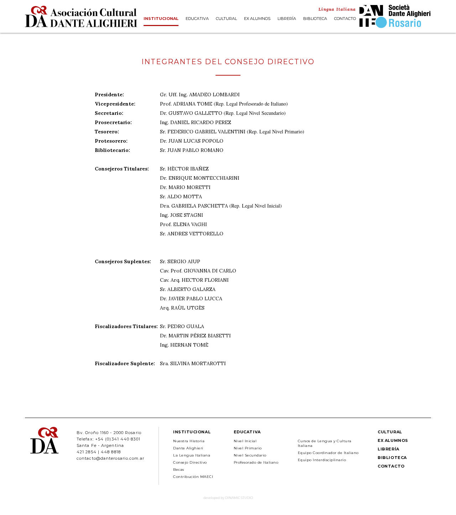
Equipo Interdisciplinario (322, 460)
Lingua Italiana (337, 9)
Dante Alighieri (188, 448)
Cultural (226, 19)
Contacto (345, 19)
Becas (178, 469)
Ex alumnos (257, 19)
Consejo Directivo (190, 462)
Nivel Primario (248, 448)
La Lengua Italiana (191, 455)
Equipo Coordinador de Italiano (328, 452)
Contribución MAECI (193, 476)
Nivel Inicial (245, 441)
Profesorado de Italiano (256, 462)
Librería (287, 19)
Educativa (197, 19)
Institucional (161, 19)
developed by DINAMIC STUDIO (228, 498)
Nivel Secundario (250, 455)
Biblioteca (315, 19)
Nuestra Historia (188, 441)
